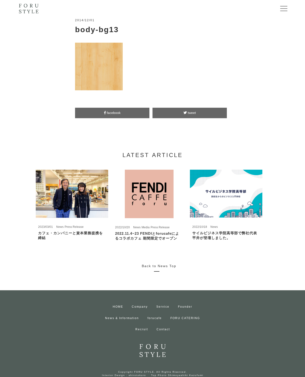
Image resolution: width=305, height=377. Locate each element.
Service (162, 306)
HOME (118, 306)
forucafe (154, 318)
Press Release (74, 227)
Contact (163, 329)
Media (146, 227)
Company (140, 306)
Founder (185, 306)
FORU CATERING (185, 318)
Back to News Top (159, 266)
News (60, 227)
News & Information (122, 318)
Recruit (141, 329)
